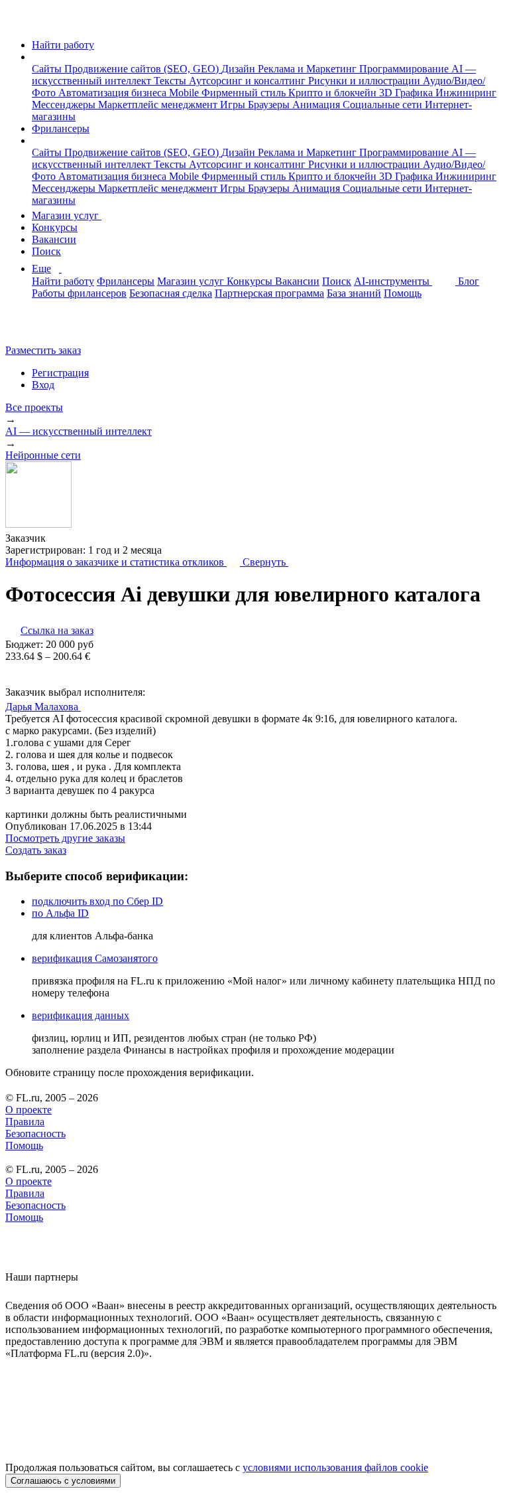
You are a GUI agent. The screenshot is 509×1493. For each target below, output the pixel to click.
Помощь (403, 293)
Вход (43, 384)
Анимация (317, 104)
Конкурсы (55, 227)
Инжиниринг (465, 92)
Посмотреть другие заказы (65, 838)
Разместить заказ (43, 350)
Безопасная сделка (170, 293)
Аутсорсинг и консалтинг (248, 80)
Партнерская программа (269, 293)
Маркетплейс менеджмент (159, 104)
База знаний (354, 293)
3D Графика (407, 92)
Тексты (171, 80)
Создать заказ (35, 850)
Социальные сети (384, 104)
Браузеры (270, 104)
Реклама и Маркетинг (308, 68)
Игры (234, 104)
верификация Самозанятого (95, 958)
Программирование (405, 68)
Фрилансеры (60, 128)
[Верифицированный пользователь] (93, 705)
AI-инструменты (393, 281)
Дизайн (239, 68)
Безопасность (35, 1133)
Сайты (48, 68)
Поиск (46, 251)
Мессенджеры (65, 104)
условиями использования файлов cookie (335, 1467)
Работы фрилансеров (79, 293)
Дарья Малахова (43, 706)
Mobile (185, 92)
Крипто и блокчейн (333, 92)
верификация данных (80, 1015)
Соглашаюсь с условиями (63, 1481)
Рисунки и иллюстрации (365, 80)
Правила (24, 1121)
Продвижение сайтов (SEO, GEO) (142, 68)
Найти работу (63, 44)
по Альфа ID (60, 913)
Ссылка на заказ (57, 630)
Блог (468, 281)
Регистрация (60, 372)
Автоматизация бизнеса (113, 92)
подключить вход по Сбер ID (97, 901)
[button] (36, 56)
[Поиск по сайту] (42, 327)
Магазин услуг (66, 215)
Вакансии (54, 239)
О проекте (28, 1109)
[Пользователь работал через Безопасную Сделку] (58, 538)
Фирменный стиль (244, 92)
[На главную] (17, 22)
